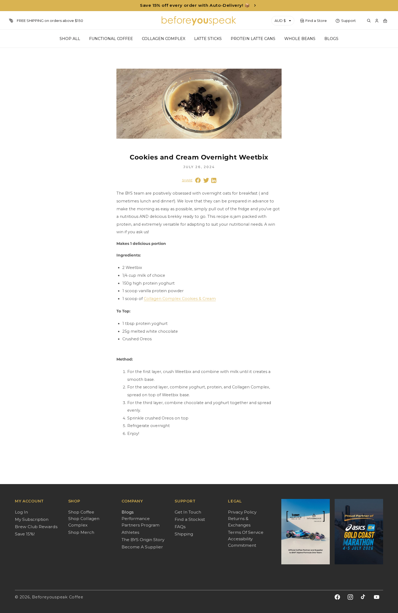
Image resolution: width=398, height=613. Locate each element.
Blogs (127, 512)
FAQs (180, 526)
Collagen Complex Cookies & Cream (180, 298)
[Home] (199, 20)
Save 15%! (25, 534)
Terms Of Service (245, 532)
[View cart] (385, 21)
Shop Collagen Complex (83, 522)
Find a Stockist (190, 519)
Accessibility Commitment (242, 542)
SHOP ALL (70, 38)
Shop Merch (81, 532)
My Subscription (31, 519)
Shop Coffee (81, 512)
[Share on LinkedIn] (213, 180)
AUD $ (280, 20)
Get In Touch (188, 512)
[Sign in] (377, 21)
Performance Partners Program (140, 522)
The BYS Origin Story (143, 539)
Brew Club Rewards (36, 526)
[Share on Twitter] (206, 180)
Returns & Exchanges (239, 522)
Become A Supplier (142, 546)
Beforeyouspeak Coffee (57, 597)
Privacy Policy (242, 512)
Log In (21, 512)
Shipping (184, 534)
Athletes (130, 532)
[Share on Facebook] (198, 180)
